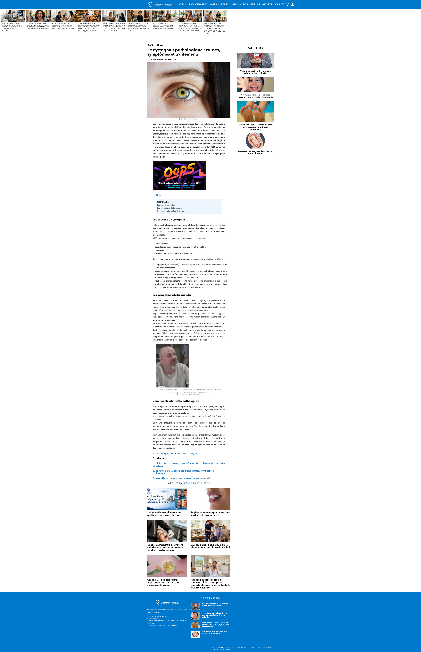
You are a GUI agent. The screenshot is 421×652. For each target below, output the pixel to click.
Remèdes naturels (239, 4)
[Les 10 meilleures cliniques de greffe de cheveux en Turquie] (167, 499)
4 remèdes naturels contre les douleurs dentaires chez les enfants (214, 615)
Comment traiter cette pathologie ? (171, 211)
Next (420, 23)
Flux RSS (229, 649)
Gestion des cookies (264, 647)
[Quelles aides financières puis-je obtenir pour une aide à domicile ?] (210, 531)
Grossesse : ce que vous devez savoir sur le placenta (214, 632)
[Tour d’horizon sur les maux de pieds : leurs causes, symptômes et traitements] (255, 111)
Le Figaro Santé (168, 453)
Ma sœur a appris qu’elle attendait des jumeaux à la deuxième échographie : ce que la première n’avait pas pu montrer (12, 27)
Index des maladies (197, 4)
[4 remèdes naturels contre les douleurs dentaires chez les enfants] (255, 84)
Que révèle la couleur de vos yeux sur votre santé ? (181, 478)
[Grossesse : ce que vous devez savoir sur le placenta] (255, 141)
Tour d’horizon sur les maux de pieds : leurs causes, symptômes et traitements (255, 127)
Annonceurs (230, 647)
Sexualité (279, 4)
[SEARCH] (288, 4)
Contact (251, 647)
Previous (1, 23)
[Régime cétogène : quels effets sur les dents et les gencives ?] (210, 499)
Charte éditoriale (218, 647)
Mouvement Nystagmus (187, 453)
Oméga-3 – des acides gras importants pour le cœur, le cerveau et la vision (163, 582)
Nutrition (255, 4)
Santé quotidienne (219, 4)
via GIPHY (157, 195)
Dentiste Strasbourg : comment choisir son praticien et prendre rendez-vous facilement (165, 547)
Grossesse (267, 4)
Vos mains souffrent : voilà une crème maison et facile (215, 605)
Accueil (182, 4)
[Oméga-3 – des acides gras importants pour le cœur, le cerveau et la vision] (167, 566)
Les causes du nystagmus (167, 205)
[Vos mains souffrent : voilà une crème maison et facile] (255, 60)
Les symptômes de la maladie (169, 208)
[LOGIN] (292, 4)
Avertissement (241, 647)
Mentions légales (218, 649)
